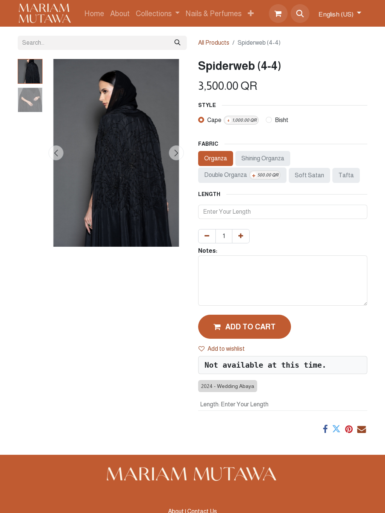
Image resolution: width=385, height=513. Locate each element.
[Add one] (241, 236)
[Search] (177, 43)
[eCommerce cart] (278, 13)
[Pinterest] (349, 429)
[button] (300, 13)
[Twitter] (336, 429)
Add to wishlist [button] (226, 349)
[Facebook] (325, 429)
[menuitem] (94, 13)
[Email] (361, 429)
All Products (213, 42)
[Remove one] (207, 236)
